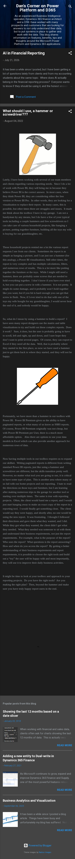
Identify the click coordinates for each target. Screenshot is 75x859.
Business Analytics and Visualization (29, 800)
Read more (64, 745)
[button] (70, 53)
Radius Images (45, 852)
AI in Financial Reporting (24, 53)
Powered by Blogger (39, 845)
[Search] (70, 7)
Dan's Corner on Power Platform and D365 (37, 7)
